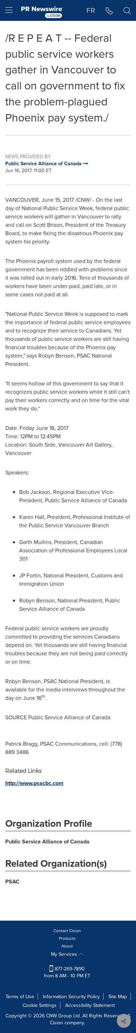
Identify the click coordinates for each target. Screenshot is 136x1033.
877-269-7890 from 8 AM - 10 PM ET (67, 972)
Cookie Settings (39, 1005)
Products (67, 938)
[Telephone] (109, 10)
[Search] (127, 10)
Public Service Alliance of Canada (47, 842)
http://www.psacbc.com (34, 783)
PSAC (12, 882)
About (67, 946)
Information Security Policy (71, 996)
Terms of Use (20, 996)
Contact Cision (67, 931)
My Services (64, 954)
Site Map (117, 996)
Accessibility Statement (90, 1005)
